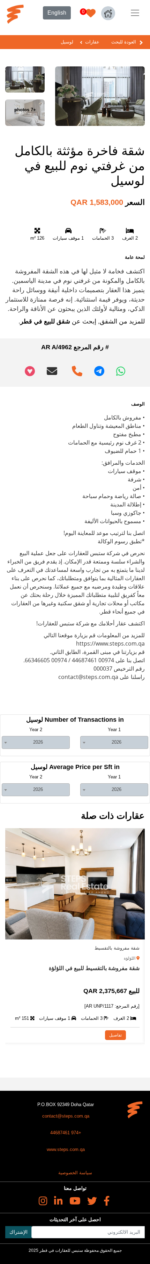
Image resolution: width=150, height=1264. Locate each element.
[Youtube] (75, 1201)
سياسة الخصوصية (75, 1172)
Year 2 (35, 729)
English (56, 13)
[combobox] (114, 742)
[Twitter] (92, 1201)
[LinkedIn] (58, 1201)
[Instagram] (43, 1201)
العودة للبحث (123, 42)
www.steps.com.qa (66, 1149)
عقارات (92, 42)
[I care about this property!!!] (30, 371)
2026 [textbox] (116, 742)
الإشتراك (18, 1232)
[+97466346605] (76, 368)
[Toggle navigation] (135, 12)
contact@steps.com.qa (65, 1116)
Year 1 (114, 729)
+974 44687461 (65, 1132)
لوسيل (67, 42)
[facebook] (107, 1201)
